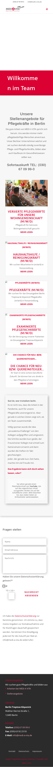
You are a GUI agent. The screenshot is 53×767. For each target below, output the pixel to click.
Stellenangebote (15, 693)
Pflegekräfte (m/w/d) (26, 290)
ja (6, 585)
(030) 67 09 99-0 (18, 2)
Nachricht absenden (32, 594)
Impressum (37, 751)
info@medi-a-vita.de (22, 735)
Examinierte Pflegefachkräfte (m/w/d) (26, 330)
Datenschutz (24, 751)
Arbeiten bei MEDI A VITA (19, 688)
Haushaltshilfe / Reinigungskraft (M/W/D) (26, 258)
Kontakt (12, 751)
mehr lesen (26, 232)
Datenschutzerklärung (25, 615)
